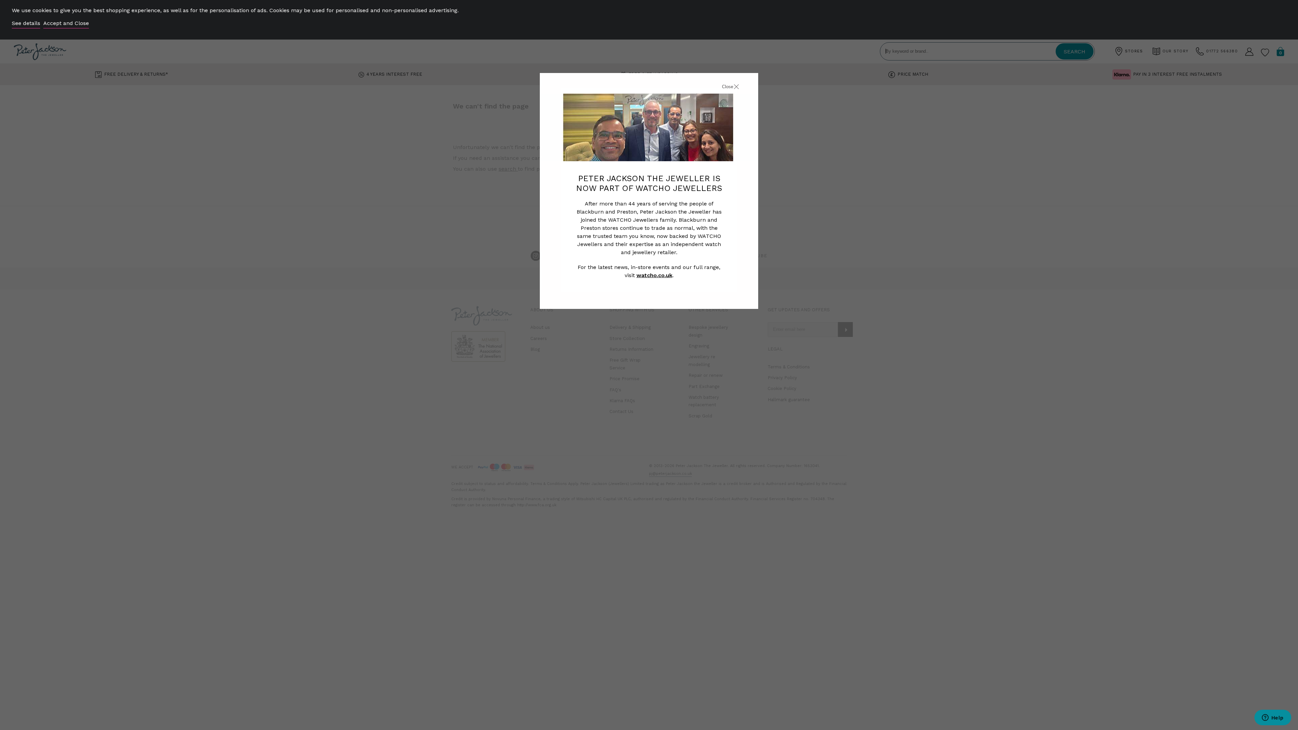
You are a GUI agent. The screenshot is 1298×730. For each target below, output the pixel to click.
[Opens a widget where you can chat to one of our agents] (1272, 718)
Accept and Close (66, 23)
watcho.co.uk (654, 275)
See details (26, 23)
